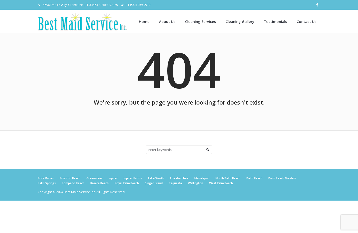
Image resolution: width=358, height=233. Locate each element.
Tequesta (175, 183)
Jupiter (113, 178)
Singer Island (154, 183)
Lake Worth (156, 178)
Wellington (195, 183)
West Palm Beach (221, 183)
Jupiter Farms (133, 178)
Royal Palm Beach (127, 183)
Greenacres (94, 178)
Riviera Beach (99, 183)
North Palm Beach (228, 178)
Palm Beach (254, 178)
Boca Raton (46, 178)
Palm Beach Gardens (282, 178)
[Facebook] (317, 4)
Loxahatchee (179, 178)
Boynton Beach (70, 178)
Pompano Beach (73, 183)
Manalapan (201, 178)
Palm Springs (47, 183)
